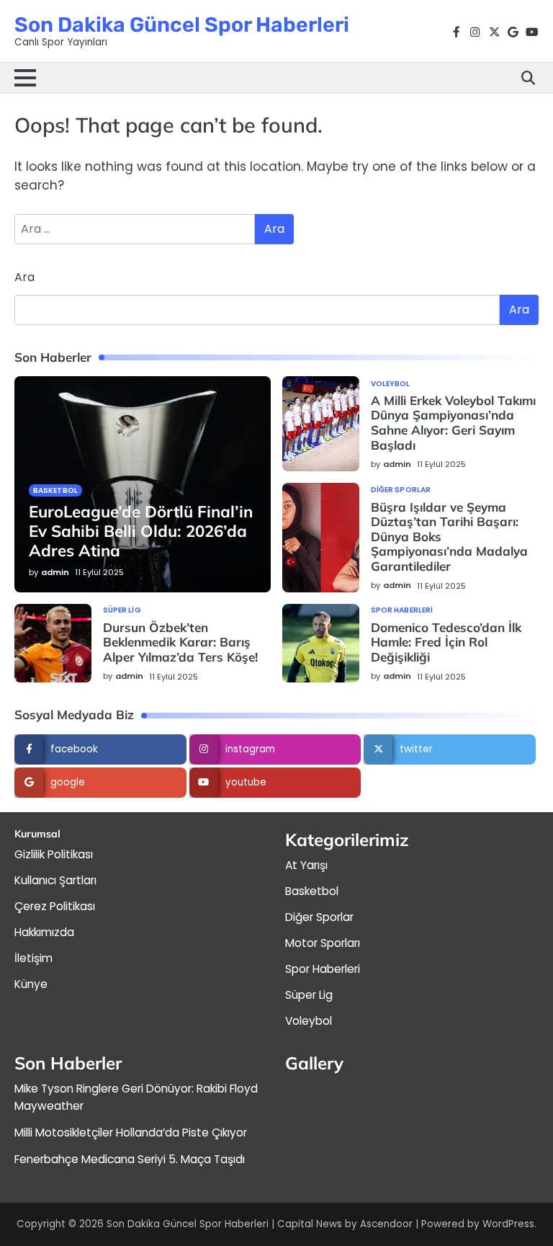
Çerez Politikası (54, 906)
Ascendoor (386, 1224)
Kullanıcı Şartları (55, 880)
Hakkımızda (44, 932)
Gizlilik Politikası (53, 854)
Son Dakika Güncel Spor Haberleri (181, 24)
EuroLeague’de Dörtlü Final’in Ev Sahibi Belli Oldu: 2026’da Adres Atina (141, 531)
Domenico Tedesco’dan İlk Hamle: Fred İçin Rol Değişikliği (446, 642)
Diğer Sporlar (401, 490)
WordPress (508, 1224)
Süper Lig (122, 610)
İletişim (33, 958)
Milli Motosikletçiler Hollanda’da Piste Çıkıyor (130, 1132)
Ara (24, 277)
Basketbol (55, 490)
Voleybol (390, 384)
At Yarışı (306, 865)
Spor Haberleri (402, 610)
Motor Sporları (322, 943)
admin (55, 572)
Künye (31, 984)
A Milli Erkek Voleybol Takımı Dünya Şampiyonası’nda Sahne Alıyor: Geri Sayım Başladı (453, 423)
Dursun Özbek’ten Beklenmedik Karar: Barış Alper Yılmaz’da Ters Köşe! (180, 642)
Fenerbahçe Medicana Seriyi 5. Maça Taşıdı (129, 1159)
